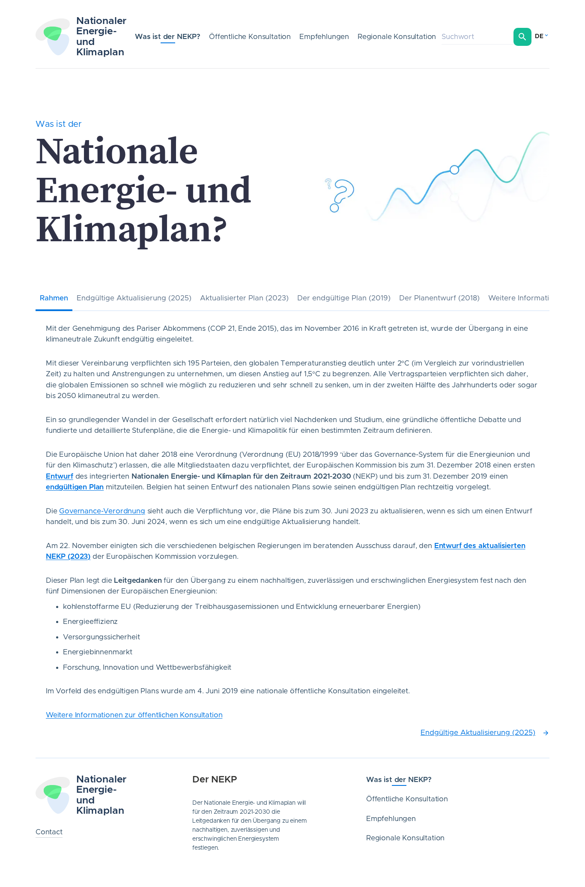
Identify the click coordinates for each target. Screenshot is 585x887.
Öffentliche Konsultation (250, 36)
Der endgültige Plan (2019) (344, 298)
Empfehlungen (324, 36)
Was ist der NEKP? (167, 36)
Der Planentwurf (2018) (439, 298)
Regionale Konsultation (397, 36)
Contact (49, 832)
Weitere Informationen (527, 298)
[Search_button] (522, 37)
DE (539, 36)
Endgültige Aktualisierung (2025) (134, 298)
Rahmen (54, 298)
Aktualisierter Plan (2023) (244, 298)
